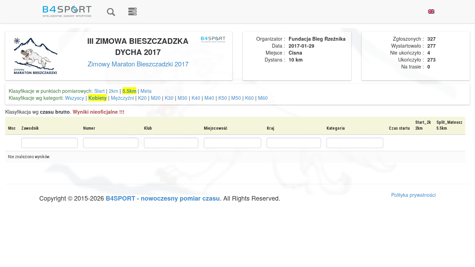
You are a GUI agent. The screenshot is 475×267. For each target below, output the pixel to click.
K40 (196, 97)
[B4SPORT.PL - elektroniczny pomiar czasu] (132, 11)
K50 (222, 97)
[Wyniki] (111, 11)
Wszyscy (74, 97)
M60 (263, 97)
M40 (209, 97)
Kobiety (97, 97)
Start (99, 90)
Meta (146, 90)
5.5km (129, 90)
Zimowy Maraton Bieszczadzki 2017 (138, 63)
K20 (142, 97)
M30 (182, 97)
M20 (156, 97)
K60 (249, 97)
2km (113, 90)
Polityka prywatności (413, 194)
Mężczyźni (122, 97)
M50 (236, 97)
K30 (169, 97)
